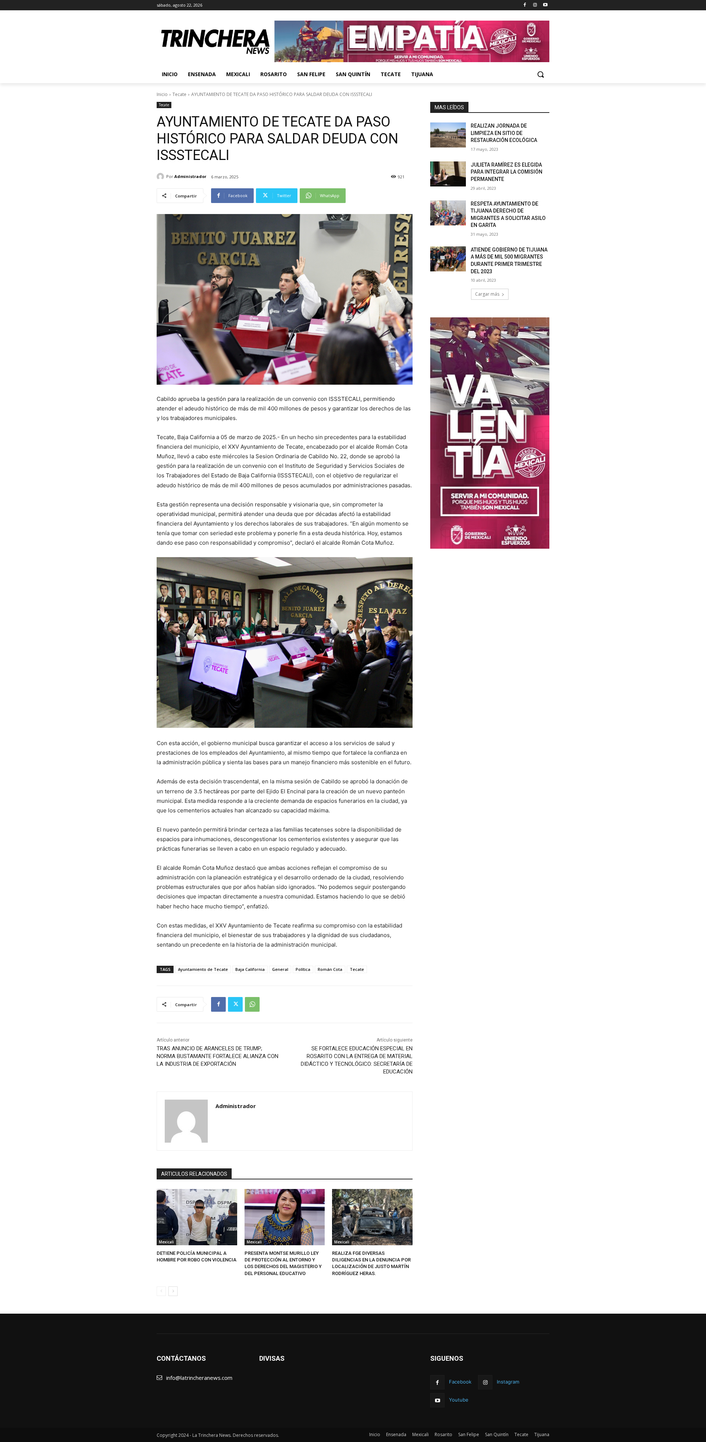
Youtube (458, 1400)
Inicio (162, 94)
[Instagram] (535, 5)
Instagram (508, 1382)
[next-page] (173, 1291)
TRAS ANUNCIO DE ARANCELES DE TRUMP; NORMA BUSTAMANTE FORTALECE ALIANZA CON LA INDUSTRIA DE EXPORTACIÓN (217, 1056)
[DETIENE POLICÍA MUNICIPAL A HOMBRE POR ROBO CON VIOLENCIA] (197, 1217)
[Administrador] (161, 176)
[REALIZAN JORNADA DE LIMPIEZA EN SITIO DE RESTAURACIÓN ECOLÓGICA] (448, 134)
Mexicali (166, 1242)
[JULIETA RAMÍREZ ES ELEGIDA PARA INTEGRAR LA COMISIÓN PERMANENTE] (448, 173)
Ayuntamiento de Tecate (203, 969)
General (280, 969)
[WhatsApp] (252, 1004)
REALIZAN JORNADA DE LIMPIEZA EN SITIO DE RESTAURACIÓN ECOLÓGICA (504, 133)
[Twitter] (235, 1004)
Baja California (250, 969)
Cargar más (487, 294)
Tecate (179, 94)
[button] (540, 74)
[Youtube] (545, 5)
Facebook (460, 1382)
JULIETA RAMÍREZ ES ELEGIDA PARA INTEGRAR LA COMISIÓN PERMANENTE (506, 172)
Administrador (190, 176)
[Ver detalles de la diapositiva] (411, 41)
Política (303, 969)
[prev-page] (161, 1291)
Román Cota (330, 969)
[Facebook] (525, 5)
